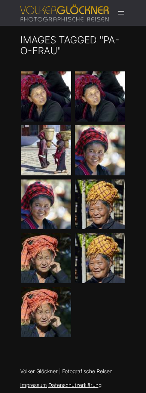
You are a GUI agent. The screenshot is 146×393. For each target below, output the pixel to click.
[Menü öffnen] (121, 12)
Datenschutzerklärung (74, 385)
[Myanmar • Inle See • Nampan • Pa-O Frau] (100, 258)
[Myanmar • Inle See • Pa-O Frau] (46, 204)
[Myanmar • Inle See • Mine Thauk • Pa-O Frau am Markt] (100, 204)
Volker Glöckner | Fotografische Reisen (66, 371)
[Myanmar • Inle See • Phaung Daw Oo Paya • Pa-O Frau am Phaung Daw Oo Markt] (100, 96)
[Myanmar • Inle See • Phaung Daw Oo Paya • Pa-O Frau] (46, 96)
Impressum (33, 385)
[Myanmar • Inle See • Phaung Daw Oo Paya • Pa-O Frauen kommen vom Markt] (46, 150)
